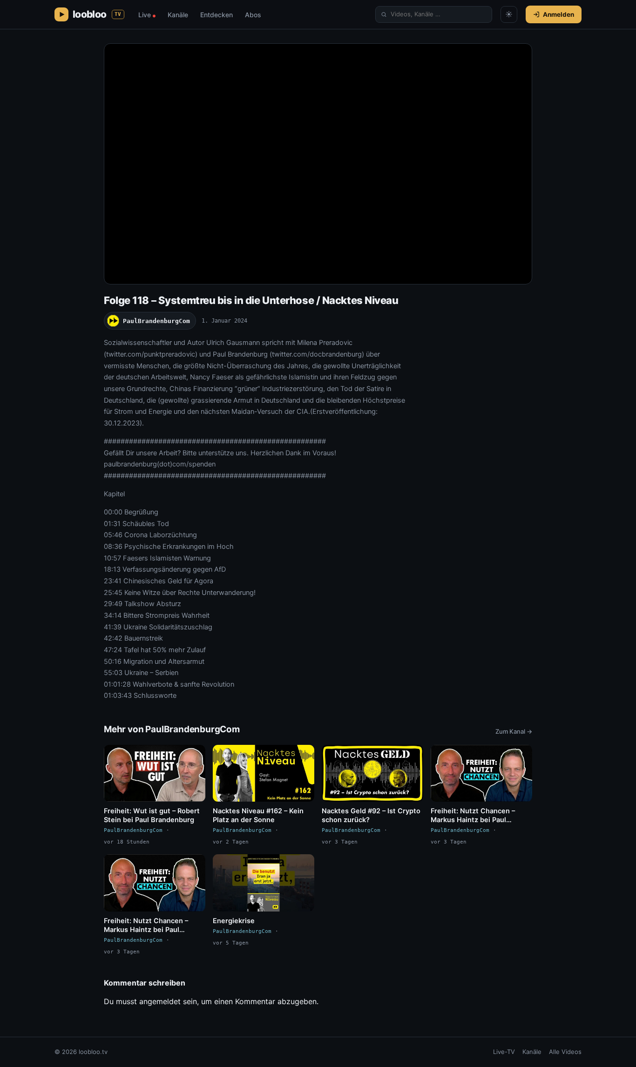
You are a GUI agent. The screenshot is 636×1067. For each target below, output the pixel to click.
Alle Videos (565, 1051)
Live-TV (504, 1051)
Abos (253, 15)
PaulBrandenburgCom (156, 320)
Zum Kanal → (513, 731)
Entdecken (216, 15)
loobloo (97, 14)
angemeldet (160, 1001)
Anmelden (558, 14)
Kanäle (178, 15)
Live (147, 15)
